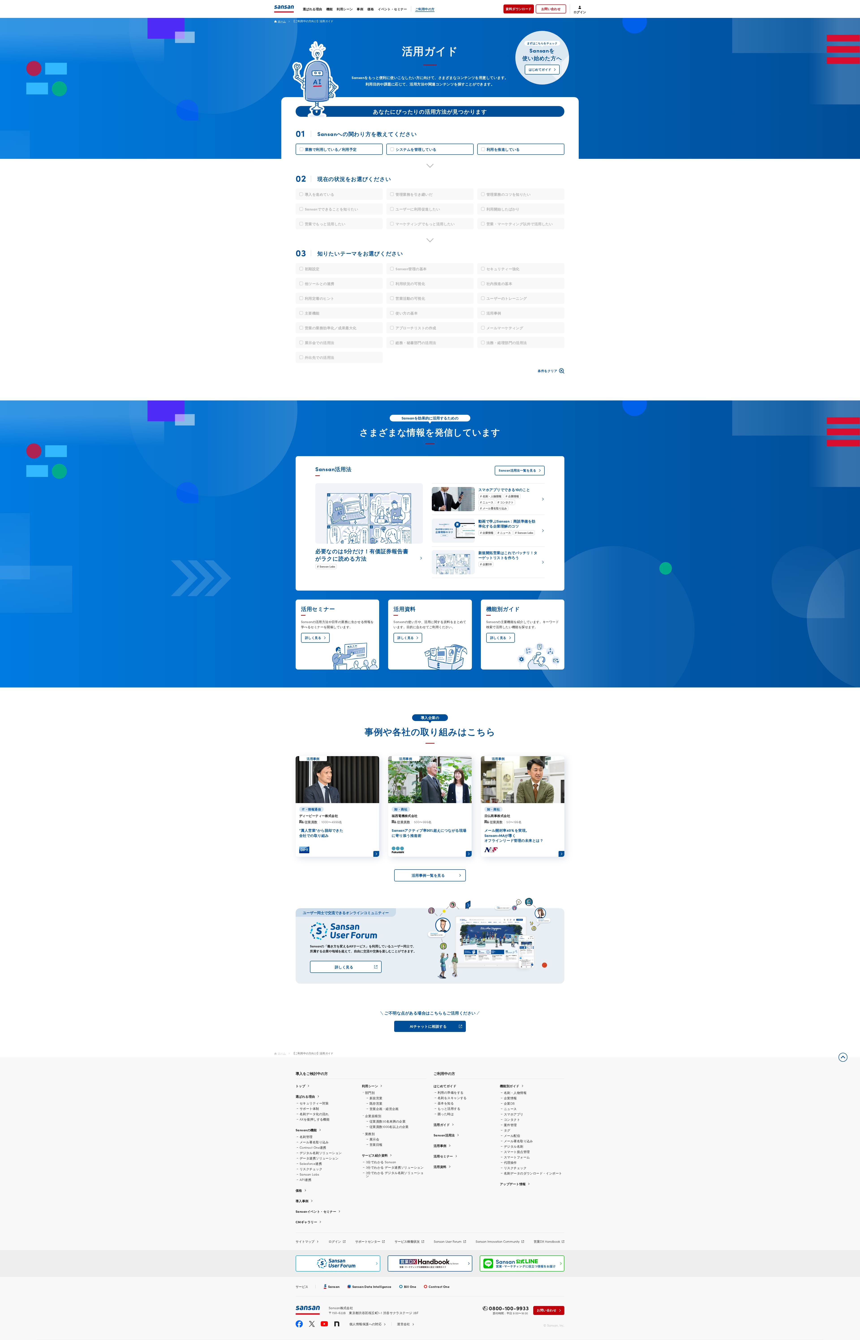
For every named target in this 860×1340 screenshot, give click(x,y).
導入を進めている (319, 194)
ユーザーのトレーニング (506, 298)
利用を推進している (503, 149)
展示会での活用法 (319, 342)
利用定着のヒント (319, 298)
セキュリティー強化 (503, 268)
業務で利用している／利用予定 (331, 149)
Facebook (299, 1323)
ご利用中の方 (425, 9)
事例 (360, 9)
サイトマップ (305, 1241)
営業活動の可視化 (410, 298)
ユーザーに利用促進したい (418, 208)
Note (336, 1323)
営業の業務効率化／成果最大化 (331, 327)
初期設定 (312, 268)
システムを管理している (416, 149)
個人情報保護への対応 (365, 1323)
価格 (370, 9)
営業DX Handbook (547, 1241)
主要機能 (312, 313)
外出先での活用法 (319, 357)
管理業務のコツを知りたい (508, 194)
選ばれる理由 (312, 9)
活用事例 (493, 313)
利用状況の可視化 (410, 283)
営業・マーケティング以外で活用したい (519, 223)
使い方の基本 (407, 313)
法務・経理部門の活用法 (506, 342)
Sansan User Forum (448, 1241)
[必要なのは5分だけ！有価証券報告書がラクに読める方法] (369, 526)
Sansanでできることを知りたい (331, 208)
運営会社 (403, 1323)
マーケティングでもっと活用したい (425, 223)
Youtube (324, 1323)
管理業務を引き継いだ (414, 194)
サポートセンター (367, 1241)
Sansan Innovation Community (498, 1241)
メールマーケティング (504, 327)
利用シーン (345, 9)
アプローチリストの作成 (416, 327)
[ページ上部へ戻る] (842, 1057)
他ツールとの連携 (319, 283)
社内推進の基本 (499, 283)
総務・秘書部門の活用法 (416, 342)
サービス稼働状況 (407, 1241)
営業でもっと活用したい (325, 223)
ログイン (335, 1241)
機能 (329, 9)
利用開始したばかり (503, 208)
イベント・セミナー (392, 9)
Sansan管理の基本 (411, 268)
